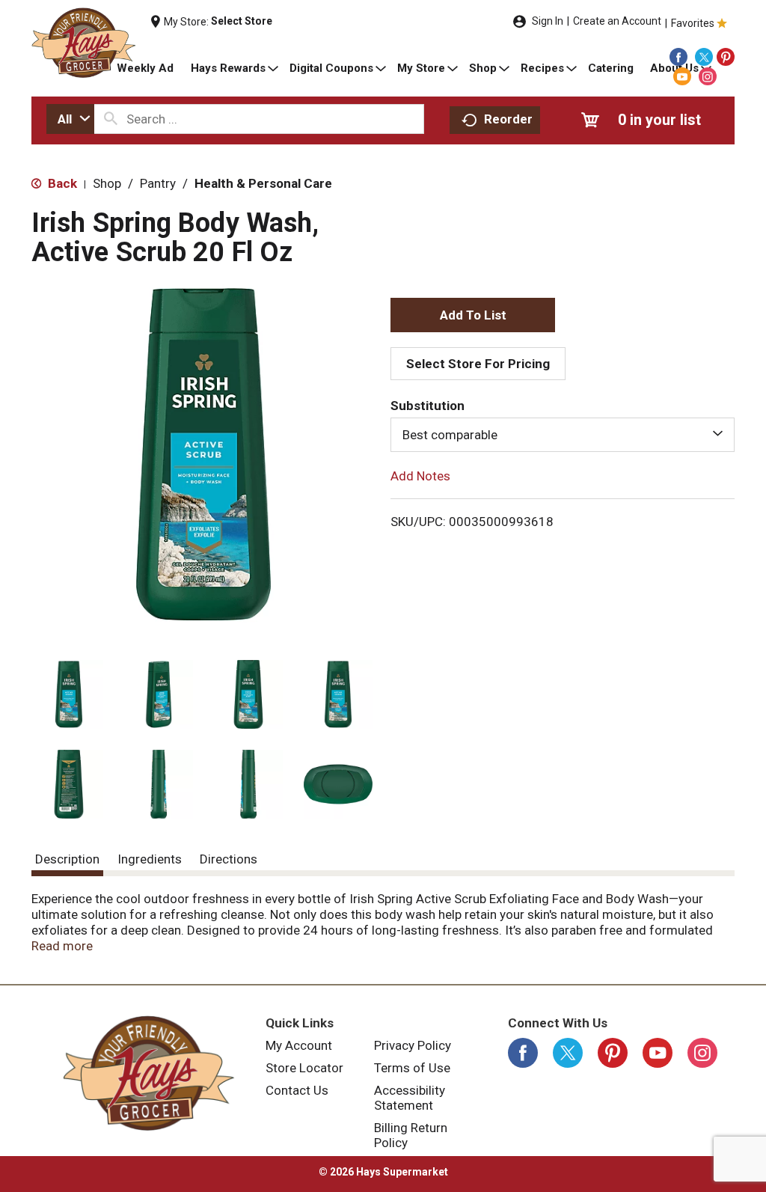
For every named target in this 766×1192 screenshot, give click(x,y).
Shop (107, 183)
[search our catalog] (110, 119)
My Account (299, 1045)
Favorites (692, 23)
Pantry (158, 183)
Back (61, 183)
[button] (68, 694)
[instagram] (708, 76)
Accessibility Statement (409, 1098)
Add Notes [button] (420, 475)
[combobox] (70, 119)
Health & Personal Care (263, 183)
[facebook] (678, 57)
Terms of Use (412, 1067)
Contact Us (297, 1090)
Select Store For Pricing (478, 363)
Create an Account (617, 21)
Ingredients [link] (149, 859)
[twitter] (704, 57)
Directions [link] (228, 859)
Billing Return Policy (410, 1135)
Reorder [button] (508, 118)
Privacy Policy (412, 1045)
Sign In (547, 21)
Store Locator (304, 1067)
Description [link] (67, 859)
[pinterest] (726, 57)
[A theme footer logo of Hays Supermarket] (148, 1073)
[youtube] (682, 76)
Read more (62, 945)
